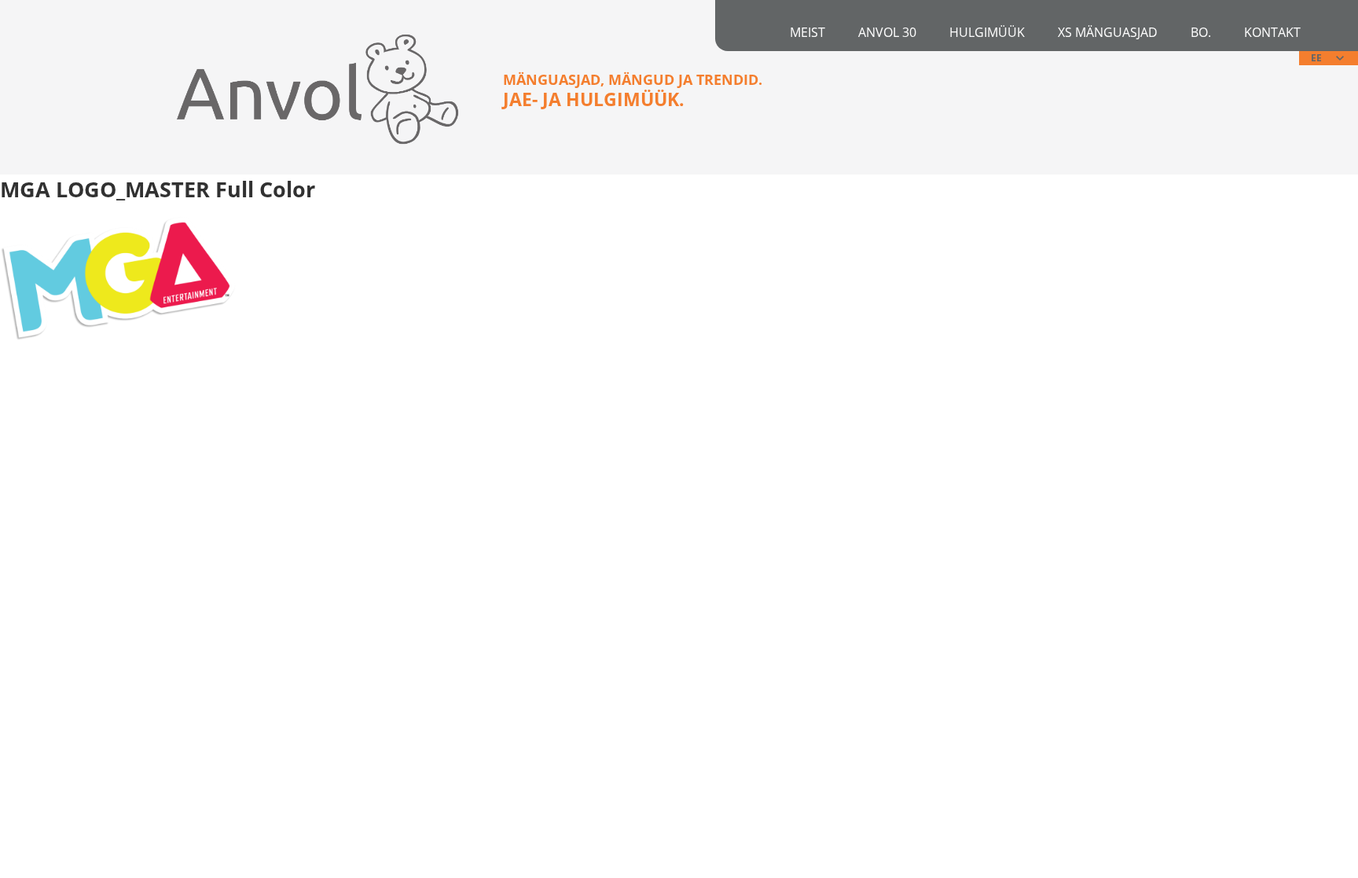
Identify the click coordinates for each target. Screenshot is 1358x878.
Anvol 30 (887, 32)
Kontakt (1272, 32)
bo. (1201, 32)
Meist (807, 32)
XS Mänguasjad (1108, 32)
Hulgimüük (987, 32)
